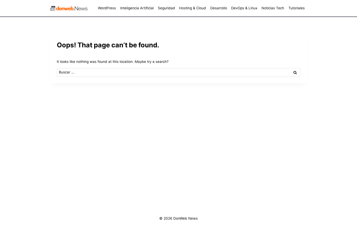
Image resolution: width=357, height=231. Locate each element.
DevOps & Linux (244, 8)
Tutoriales (296, 8)
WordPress (107, 8)
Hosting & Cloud (192, 8)
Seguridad (166, 8)
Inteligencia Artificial (137, 8)
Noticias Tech (273, 8)
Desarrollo (218, 8)
